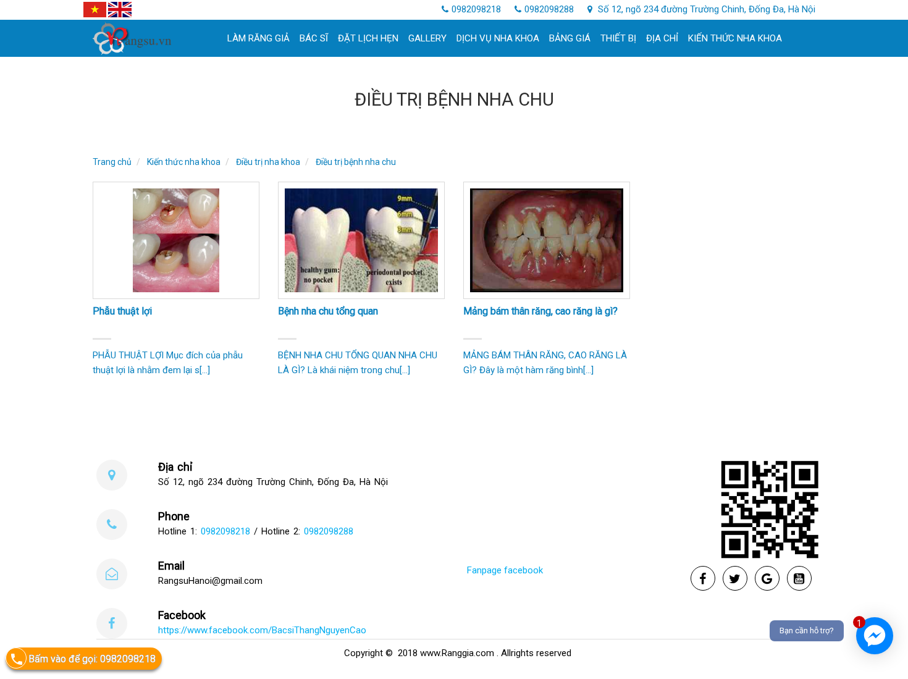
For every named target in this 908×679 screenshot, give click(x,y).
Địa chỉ (662, 38)
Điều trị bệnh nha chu (356, 162)
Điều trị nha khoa (268, 162)
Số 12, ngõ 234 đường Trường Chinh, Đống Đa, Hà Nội (705, 9)
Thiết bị (618, 38)
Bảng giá (570, 38)
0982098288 (549, 9)
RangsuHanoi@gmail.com (210, 580)
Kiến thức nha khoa (735, 38)
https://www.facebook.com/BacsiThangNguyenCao (262, 630)
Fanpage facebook (505, 570)
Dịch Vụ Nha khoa (497, 38)
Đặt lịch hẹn (368, 38)
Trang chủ (112, 162)
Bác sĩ (314, 38)
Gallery (427, 38)
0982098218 (476, 9)
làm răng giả (258, 38)
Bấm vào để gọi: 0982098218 (92, 659)
